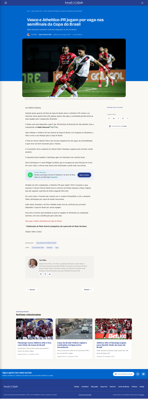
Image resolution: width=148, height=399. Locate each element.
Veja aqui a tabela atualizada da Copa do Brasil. (43, 221)
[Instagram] (40, 274)
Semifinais (49, 247)
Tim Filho (34, 34)
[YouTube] (143, 374)
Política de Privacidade (85, 394)
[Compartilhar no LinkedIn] (114, 118)
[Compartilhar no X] (123, 118)
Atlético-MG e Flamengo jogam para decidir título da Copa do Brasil (111, 345)
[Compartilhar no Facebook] (118, 118)
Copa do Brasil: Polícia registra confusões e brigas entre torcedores (72, 345)
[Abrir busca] (142, 3)
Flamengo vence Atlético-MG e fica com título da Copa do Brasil (34, 344)
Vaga (56, 247)
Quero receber (84, 175)
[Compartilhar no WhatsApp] (109, 118)
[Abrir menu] (6, 3)
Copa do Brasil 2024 (36, 11)
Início (28, 11)
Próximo (86, 290)
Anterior (32, 290)
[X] (45, 274)
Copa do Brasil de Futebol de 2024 (46, 243)
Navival (142, 394)
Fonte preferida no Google (124, 374)
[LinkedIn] (49, 274)
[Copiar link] (128, 118)
